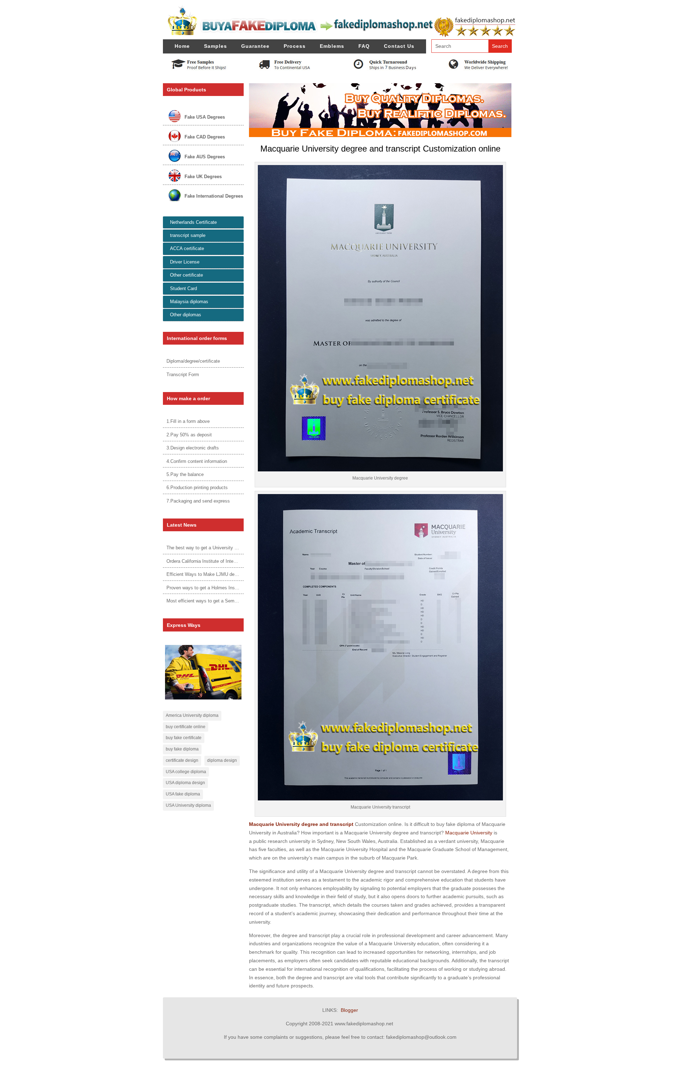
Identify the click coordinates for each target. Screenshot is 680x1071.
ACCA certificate (187, 248)
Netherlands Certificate (193, 222)
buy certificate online (185, 726)
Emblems (332, 46)
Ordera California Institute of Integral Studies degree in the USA (231, 561)
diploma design (222, 760)
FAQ (364, 46)
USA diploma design (185, 782)
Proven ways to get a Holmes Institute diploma (214, 587)
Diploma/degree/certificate (193, 361)
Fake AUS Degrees (205, 156)
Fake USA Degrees (205, 117)
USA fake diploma (183, 794)
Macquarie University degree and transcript (301, 824)
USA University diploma (188, 805)
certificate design (182, 760)
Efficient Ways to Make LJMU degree (204, 574)
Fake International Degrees (214, 196)
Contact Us (399, 46)
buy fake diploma (182, 749)
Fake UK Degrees (203, 176)
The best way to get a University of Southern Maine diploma (227, 547)
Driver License (184, 262)
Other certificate (186, 275)
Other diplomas (185, 314)
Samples (215, 46)
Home (182, 46)
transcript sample (187, 235)
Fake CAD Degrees (205, 137)
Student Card (183, 288)
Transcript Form (182, 374)
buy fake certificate (184, 737)
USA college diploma (186, 771)
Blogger (349, 1010)
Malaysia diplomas (189, 301)
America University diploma (192, 715)
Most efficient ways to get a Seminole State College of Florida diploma (238, 601)
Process (295, 46)
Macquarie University (468, 832)
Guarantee (255, 46)
